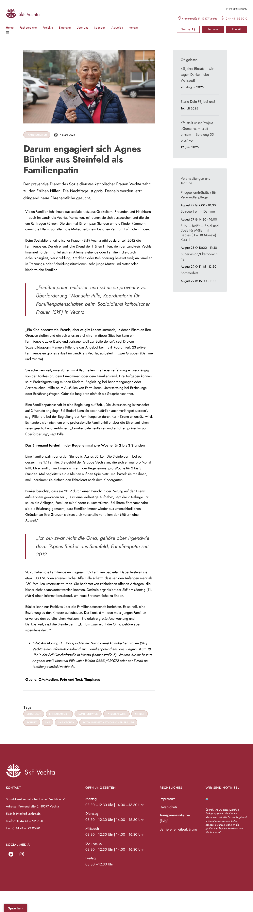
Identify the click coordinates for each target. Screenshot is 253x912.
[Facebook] (11, 854)
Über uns (82, 27)
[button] (213, 29)
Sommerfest (189, 273)
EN (228, 9)
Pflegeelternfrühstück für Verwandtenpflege (198, 195)
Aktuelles (117, 27)
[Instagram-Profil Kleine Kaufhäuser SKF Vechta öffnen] (22, 854)
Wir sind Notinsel (222, 787)
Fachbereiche (28, 27)
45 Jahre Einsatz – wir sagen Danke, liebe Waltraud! (197, 74)
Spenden (100, 27)
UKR (239, 9)
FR (231, 9)
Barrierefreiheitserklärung (178, 829)
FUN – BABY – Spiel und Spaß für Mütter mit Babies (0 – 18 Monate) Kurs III (200, 232)
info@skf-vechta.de (28, 813)
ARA (234, 9)
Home (10, 27)
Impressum (168, 798)
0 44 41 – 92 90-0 (30, 821)
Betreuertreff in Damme (198, 211)
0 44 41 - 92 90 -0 (236, 19)
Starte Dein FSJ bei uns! (198, 101)
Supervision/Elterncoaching (199, 256)
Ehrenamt (65, 27)
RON (244, 9)
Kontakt (133, 27)
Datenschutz (168, 807)
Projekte (48, 27)
